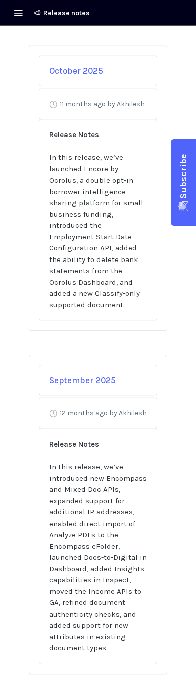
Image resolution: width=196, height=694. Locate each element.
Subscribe (183, 176)
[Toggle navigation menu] (18, 13)
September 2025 (82, 380)
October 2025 (76, 71)
